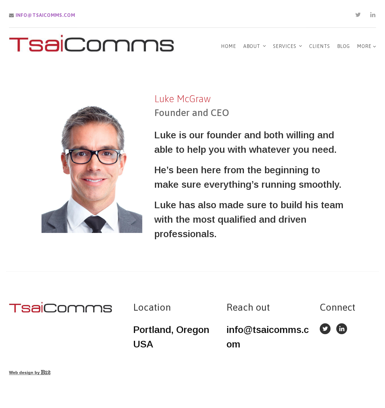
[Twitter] (358, 15)
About (251, 46)
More (365, 46)
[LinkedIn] (373, 15)
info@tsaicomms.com (44, 15)
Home (228, 46)
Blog (343, 46)
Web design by (25, 372)
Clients (319, 46)
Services (284, 46)
